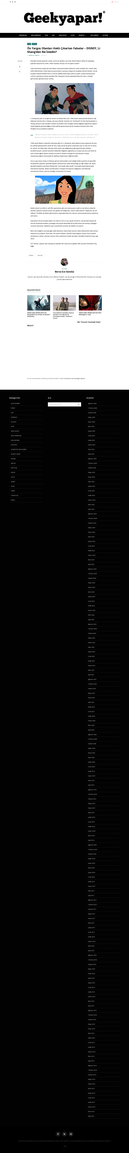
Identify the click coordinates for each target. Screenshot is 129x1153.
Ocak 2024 (91, 546)
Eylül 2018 (91, 840)
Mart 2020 (91, 757)
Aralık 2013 (91, 1102)
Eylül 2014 (91, 1061)
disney (31, 255)
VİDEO (13, 500)
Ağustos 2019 (92, 790)
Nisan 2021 (91, 698)
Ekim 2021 (91, 670)
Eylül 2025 (91, 454)
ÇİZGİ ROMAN (15, 403)
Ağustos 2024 (92, 514)
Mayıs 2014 (91, 1079)
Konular (13, 459)
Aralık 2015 (91, 992)
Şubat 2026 (91, 431)
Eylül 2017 (91, 895)
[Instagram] (71, 1134)
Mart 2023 (91, 592)
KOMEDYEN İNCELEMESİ (18, 449)
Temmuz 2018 (92, 849)
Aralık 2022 (91, 606)
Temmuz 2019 (92, 794)
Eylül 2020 (91, 730)
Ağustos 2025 (92, 459)
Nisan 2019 (91, 808)
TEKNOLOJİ (14, 495)
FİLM (46, 35)
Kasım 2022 (91, 610)
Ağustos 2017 (92, 900)
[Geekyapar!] (64, 18)
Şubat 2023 (91, 596)
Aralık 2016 (91, 937)
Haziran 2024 (92, 523)
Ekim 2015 (91, 1001)
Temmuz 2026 (92, 408)
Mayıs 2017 (91, 914)
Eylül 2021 (91, 675)
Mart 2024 (91, 537)
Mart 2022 (91, 647)
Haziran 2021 (92, 688)
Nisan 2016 (91, 973)
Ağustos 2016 (92, 955)
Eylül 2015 (91, 1006)
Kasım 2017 (91, 886)
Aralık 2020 (91, 716)
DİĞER (13, 408)
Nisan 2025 (91, 477)
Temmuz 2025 (92, 463)
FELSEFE (13, 422)
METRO (34, 44)
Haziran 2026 (92, 413)
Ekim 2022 (91, 615)
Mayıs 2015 (91, 1024)
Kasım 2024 (91, 500)
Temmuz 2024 (92, 518)
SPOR (12, 486)
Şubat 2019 (91, 817)
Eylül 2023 (91, 564)
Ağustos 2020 (92, 734)
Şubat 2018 (91, 872)
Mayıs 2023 (91, 583)
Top (65, 1146)
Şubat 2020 (91, 762)
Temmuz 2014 (92, 1070)
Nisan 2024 (91, 532)
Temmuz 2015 (92, 1015)
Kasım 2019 (91, 776)
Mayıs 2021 (91, 693)
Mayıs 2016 (91, 969)
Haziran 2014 (92, 1075)
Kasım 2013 (91, 1107)
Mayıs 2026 (91, 417)
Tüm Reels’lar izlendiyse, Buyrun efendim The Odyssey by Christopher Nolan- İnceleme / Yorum (63, 315)
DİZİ (53, 35)
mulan (40, 255)
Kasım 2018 (91, 831)
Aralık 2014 (91, 1047)
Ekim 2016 (91, 946)
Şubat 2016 (91, 983)
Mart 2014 (91, 1088)
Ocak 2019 (91, 822)
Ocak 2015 (91, 1042)
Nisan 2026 (91, 422)
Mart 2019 (91, 813)
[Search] (112, 2)
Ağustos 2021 (92, 679)
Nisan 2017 (91, 918)
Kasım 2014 (91, 1052)
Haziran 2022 (92, 633)
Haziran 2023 (92, 578)
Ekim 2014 (91, 1056)
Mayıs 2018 (91, 858)
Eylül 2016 (91, 950)
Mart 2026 (91, 426)
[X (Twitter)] (64, 1134)
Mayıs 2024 (91, 527)
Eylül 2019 (91, 785)
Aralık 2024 (91, 495)
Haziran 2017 (92, 909)
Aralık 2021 (91, 661)
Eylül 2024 (91, 509)
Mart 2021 (91, 702)
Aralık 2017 (91, 881)
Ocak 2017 (91, 932)
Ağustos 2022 (92, 624)
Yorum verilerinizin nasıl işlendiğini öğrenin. (72, 378)
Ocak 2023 (91, 601)
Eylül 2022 (91, 619)
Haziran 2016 (92, 964)
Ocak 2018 (91, 877)
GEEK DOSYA (62, 35)
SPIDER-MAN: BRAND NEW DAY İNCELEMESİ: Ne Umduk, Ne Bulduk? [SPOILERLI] (38, 314)
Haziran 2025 (92, 468)
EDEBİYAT (82, 35)
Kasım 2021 (91, 665)
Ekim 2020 (91, 725)
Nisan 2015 (91, 1029)
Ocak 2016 (91, 987)
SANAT (13, 482)
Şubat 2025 (91, 486)
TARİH (13, 491)
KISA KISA (14, 445)
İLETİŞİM (105, 35)
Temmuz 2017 (92, 904)
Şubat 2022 (91, 652)
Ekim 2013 (91, 1111)
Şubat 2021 (91, 707)
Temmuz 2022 (92, 629)
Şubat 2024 (91, 541)
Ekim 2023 (91, 560)
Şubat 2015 (91, 1038)
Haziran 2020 (92, 744)
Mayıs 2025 (91, 472)
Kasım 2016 (91, 941)
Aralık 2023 (91, 550)
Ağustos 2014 (92, 1065)
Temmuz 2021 (92, 684)
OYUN (73, 35)
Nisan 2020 (91, 753)
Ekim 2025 (91, 449)
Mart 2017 (91, 923)
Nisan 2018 (91, 863)
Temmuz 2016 (92, 960)
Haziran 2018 (92, 854)
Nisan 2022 (91, 642)
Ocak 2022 (91, 656)
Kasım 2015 (91, 996)
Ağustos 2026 (92, 403)
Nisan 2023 (91, 587)
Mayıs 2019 (91, 803)
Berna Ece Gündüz (34, 55)
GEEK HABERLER (36, 35)
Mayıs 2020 (91, 748)
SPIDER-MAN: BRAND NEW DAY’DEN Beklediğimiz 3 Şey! (90, 313)
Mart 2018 (91, 868)
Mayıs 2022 (91, 638)
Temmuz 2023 (92, 573)
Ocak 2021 (91, 711)
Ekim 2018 (91, 836)
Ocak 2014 (91, 1098)
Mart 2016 (91, 978)
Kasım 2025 (91, 445)
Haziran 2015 (92, 1019)
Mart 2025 (91, 482)
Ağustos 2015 (92, 1010)
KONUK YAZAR (15, 454)
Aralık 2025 (91, 440)
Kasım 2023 (91, 555)
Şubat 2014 (91, 1093)
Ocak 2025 (91, 491)
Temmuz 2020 (92, 739)
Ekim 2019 (91, 780)
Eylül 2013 (91, 1116)
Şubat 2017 (91, 927)
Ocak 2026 (91, 436)
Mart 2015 (91, 1033)
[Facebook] (20, 66)
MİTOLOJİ (14, 468)
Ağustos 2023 (92, 569)
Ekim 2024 (91, 505)
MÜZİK (13, 472)
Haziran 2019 (92, 799)
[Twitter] (20, 71)
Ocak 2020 (91, 767)
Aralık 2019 (91, 771)
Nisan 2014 (91, 1084)
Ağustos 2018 (92, 845)
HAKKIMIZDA (23, 35)
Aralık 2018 (91, 826)
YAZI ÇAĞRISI (94, 35)
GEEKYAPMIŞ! (15, 440)
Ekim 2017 (91, 891)
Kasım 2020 (91, 721)
